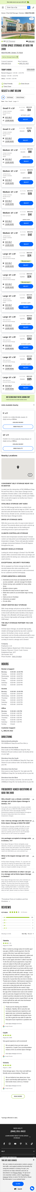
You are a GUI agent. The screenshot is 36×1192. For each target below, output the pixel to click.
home (3, 13)
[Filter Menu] (3, 97)
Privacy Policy (17, 1173)
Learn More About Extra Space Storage (16, 1137)
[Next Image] (32, 26)
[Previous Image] (3, 26)
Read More (18, 1096)
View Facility (18, 426)
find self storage (12, 13)
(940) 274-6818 (17, 656)
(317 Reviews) (10, 41)
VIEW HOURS (31, 69)
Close (18, 1184)
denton (21, 13)
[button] (18, 405)
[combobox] (18, 7)
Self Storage (10, 97)
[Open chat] (32, 1188)
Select (25, 119)
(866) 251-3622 (24, 63)
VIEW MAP (31, 41)
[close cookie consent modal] (33, 1160)
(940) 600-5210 (6, 63)
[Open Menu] (3, 7)
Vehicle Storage (20, 97)
